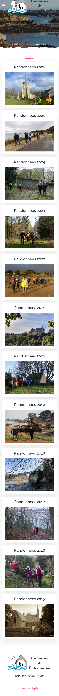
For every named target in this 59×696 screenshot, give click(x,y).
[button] (3, 5)
